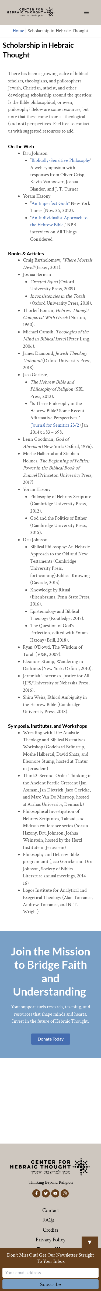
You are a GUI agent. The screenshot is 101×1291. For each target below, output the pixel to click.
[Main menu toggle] (86, 12)
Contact (50, 1210)
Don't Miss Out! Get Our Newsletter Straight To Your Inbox (50, 1258)
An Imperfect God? (50, 203)
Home (18, 31)
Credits (50, 1230)
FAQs (48, 1220)
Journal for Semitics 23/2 (55, 425)
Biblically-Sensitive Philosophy (61, 160)
